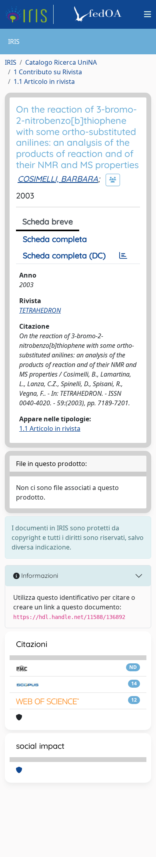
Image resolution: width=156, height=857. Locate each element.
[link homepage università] (99, 14)
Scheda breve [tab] (47, 221)
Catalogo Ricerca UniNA (61, 62)
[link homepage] (29, 14)
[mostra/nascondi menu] (147, 14)
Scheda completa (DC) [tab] (64, 255)
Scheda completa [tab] (55, 239)
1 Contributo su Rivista (48, 71)
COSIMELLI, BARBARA (58, 179)
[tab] (123, 255)
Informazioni (39, 575)
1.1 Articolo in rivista (44, 81)
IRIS (10, 62)
